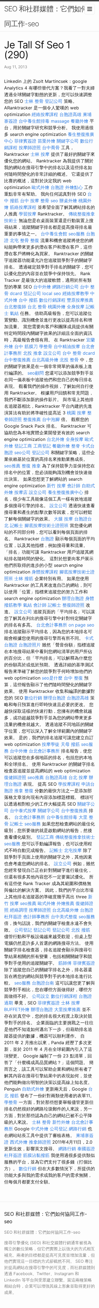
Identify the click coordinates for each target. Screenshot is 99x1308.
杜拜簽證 (13, 916)
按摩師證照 (30, 147)
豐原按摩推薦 (80, 300)
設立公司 (52, 353)
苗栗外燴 (46, 141)
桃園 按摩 (76, 412)
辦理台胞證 (73, 598)
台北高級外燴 (45, 359)
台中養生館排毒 (34, 121)
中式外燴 (39, 1128)
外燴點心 (74, 187)
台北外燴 (55, 439)
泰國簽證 (86, 1148)
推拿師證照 (40, 1142)
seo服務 (76, 233)
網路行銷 (77, 1128)
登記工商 (23, 446)
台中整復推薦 (17, 359)
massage (60, 121)
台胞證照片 (30, 645)
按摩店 (21, 492)
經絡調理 (19, 910)
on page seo (81, 625)
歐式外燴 (40, 187)
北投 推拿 (32, 353)
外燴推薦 (65, 903)
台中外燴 (42, 287)
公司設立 (41, 996)
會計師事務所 (36, 916)
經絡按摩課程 (45, 114)
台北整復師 (15, 306)
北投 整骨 (69, 359)
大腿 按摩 (63, 519)
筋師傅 (65, 963)
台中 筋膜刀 (26, 346)
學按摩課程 (69, 784)
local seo (51, 293)
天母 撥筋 (70, 744)
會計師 (73, 485)
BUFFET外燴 (16, 1009)
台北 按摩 (77, 777)
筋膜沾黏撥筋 (36, 1155)
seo (54, 200)
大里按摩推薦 (67, 1009)
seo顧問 (36, 373)
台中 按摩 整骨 (34, 200)
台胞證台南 (43, 983)
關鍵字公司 (68, 141)
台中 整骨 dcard (78, 353)
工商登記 (42, 446)
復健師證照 (15, 777)
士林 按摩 (40, 154)
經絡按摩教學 (75, 293)
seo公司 (22, 452)
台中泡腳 (51, 419)
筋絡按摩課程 (23, 207)
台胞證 (57, 187)
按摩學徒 (50, 744)
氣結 (14, 313)
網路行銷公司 (65, 287)
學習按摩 (27, 214)
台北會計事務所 (51, 625)
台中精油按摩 (67, 346)
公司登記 (23, 930)
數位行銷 (33, 698)
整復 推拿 (31, 466)
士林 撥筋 (23, 578)
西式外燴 (19, 1142)
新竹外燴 (61, 1122)
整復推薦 (32, 419)
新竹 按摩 (56, 485)
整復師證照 (73, 605)
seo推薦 (12, 466)
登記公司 (53, 101)
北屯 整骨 (19, 240)
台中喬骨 (51, 147)
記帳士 (16, 525)
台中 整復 (73, 678)
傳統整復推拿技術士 (75, 837)
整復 (34, 240)
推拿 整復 (23, 790)
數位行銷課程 (52, 300)
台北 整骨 (37, 306)
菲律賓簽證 (25, 141)
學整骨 (45, 346)
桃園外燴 (56, 306)
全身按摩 (75, 306)
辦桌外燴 (68, 200)
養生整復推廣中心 (65, 492)
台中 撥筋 (28, 300)
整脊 (75, 446)
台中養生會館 (54, 233)
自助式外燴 (33, 1089)
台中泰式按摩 (23, 810)
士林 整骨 (33, 101)
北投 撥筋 (80, 930)
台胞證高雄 (70, 114)
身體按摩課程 (45, 572)
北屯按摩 (73, 850)
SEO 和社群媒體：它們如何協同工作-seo (49, 16)
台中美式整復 (64, 916)
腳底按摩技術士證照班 (46, 525)
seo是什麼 (52, 678)
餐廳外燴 (79, 121)
